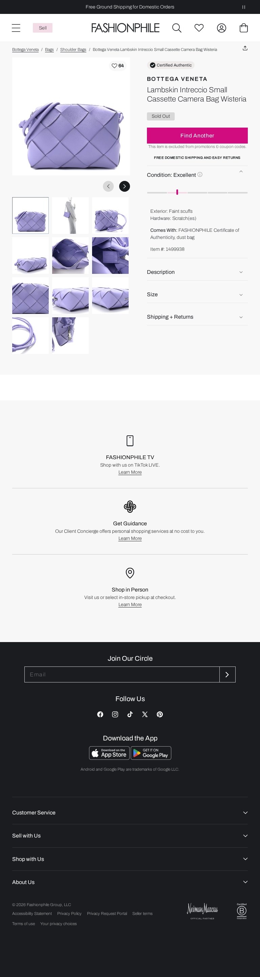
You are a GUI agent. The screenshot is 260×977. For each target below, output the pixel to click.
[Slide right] (124, 186)
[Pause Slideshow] (244, 7)
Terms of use (23, 923)
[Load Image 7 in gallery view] (30, 295)
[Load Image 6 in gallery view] (110, 255)
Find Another (197, 135)
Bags (49, 49)
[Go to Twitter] (144, 714)
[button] (177, 28)
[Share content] (245, 48)
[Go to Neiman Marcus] (202, 911)
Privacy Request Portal (107, 913)
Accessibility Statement (32, 913)
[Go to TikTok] (130, 714)
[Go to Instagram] (115, 714)
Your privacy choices (58, 923)
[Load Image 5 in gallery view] (70, 255)
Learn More (130, 472)
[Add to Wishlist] (118, 66)
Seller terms (142, 913)
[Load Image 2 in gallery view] (70, 215)
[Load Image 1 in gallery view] (30, 215)
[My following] (199, 28)
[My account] (221, 28)
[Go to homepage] (125, 28)
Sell (43, 28)
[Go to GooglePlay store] (151, 758)
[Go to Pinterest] (159, 714)
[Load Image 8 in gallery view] (70, 295)
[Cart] (244, 28)
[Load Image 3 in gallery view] (110, 215)
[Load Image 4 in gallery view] (30, 255)
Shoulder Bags (73, 49)
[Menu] (15, 27)
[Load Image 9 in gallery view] (110, 295)
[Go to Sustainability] (241, 911)
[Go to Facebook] (100, 714)
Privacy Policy (69, 913)
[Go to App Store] (110, 758)
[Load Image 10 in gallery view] (30, 335)
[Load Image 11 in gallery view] (70, 335)
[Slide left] (108, 186)
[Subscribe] (226, 674)
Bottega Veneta (25, 49)
